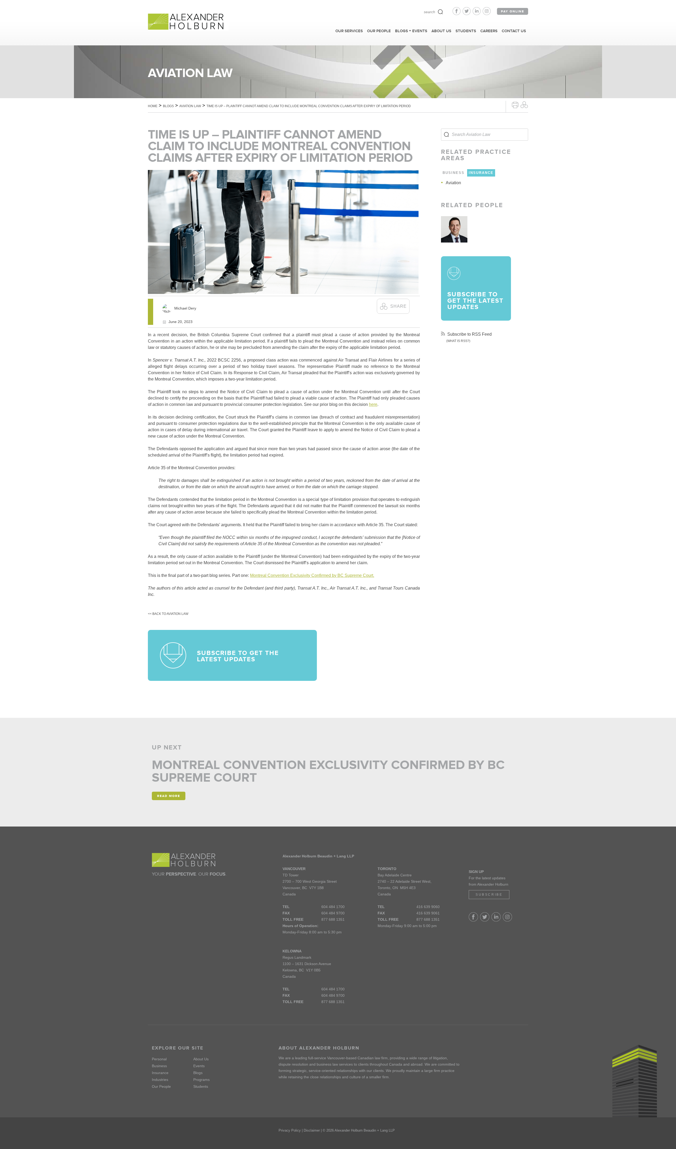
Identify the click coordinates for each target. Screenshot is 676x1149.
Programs (201, 1079)
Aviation (453, 183)
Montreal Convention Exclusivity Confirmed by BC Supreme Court (328, 771)
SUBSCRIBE (489, 894)
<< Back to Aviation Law (168, 614)
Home (152, 106)
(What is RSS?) (458, 341)
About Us (201, 1059)
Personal (159, 1059)
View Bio (454, 237)
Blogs (168, 106)
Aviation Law (190, 106)
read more (168, 796)
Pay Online (512, 11)
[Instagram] (487, 13)
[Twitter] (468, 13)
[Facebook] (458, 13)
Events (199, 1066)
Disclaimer (312, 1130)
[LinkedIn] (478, 13)
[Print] (515, 104)
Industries (160, 1079)
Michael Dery (185, 308)
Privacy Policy (290, 1130)
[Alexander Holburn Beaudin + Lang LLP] (188, 22)
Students (200, 1086)
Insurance (160, 1073)
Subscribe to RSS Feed (469, 334)
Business (159, 1066)
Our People (161, 1086)
